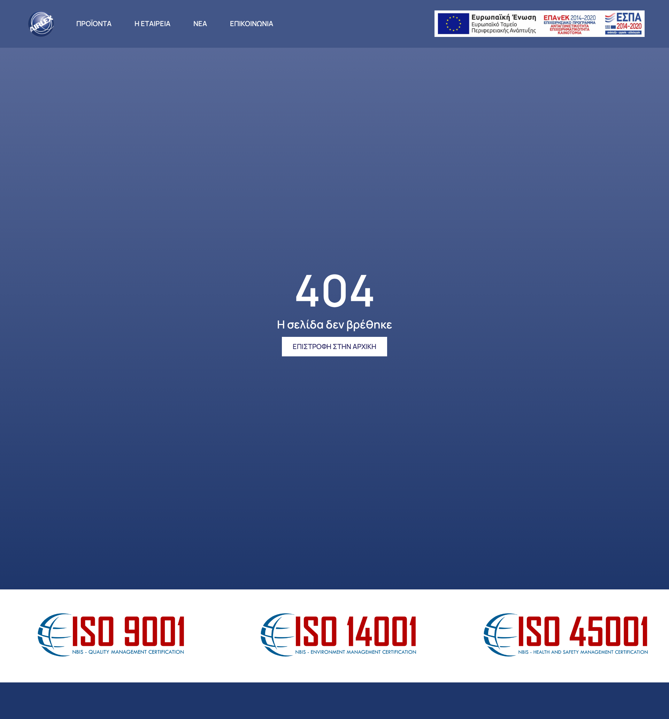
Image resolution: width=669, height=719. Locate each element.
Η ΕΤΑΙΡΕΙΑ (152, 23)
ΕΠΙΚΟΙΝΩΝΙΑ (251, 23)
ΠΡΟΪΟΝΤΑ (94, 23)
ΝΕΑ (200, 23)
